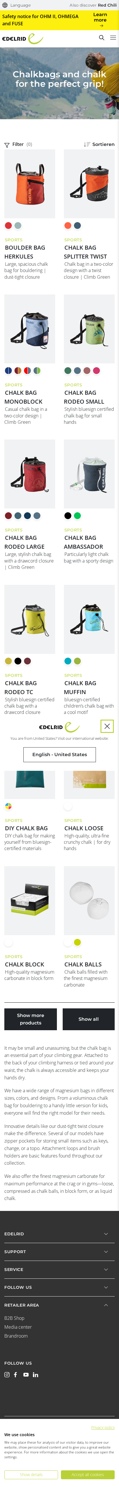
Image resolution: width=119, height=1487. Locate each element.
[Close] (107, 726)
